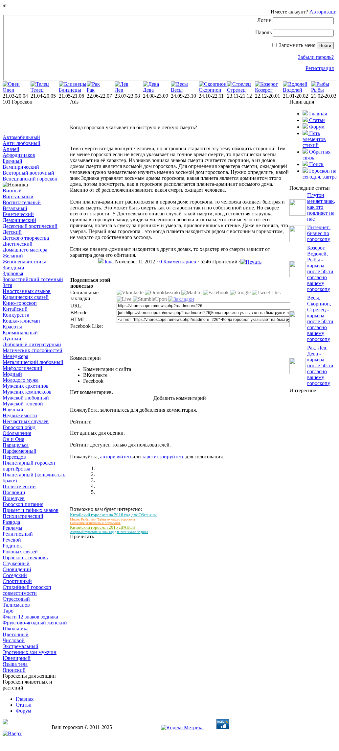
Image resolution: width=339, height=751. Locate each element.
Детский (12, 232)
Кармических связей (26, 297)
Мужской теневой (23, 403)
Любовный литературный (32, 344)
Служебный (16, 563)
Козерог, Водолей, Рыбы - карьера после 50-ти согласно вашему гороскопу (320, 268)
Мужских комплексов (27, 392)
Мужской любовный (26, 397)
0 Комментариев (177, 261)
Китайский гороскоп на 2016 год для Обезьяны (113, 514)
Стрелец (236, 90)
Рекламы (12, 528)
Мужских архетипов (26, 386)
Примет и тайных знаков (30, 510)
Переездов (14, 457)
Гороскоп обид (19, 427)
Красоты (12, 326)
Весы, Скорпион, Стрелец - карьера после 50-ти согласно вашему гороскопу (320, 318)
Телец (37, 90)
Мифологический (22, 368)
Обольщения (17, 433)
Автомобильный (21, 137)
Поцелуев (14, 498)
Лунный (12, 338)
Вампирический (21, 167)
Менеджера (15, 356)
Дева (148, 90)
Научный (13, 409)
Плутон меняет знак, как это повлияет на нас (321, 207)
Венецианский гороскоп (30, 179)
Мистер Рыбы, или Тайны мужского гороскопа (102, 519)
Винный (12, 190)
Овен (8, 90)
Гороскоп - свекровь (25, 557)
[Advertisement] (35, 119)
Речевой (12, 540)
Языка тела (15, 664)
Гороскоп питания (23, 504)
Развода (11, 522)
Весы (177, 90)
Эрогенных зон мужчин (29, 652)
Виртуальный (18, 196)
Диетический (18, 244)
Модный (12, 374)
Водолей (292, 90)
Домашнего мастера (25, 250)
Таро (8, 611)
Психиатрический (23, 516)
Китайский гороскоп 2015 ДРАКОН (102, 527)
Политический (19, 486)
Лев (119, 90)
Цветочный (16, 634)
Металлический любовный (33, 362)
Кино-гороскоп (20, 303)
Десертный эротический (30, 226)
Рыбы (317, 90)
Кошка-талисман (21, 321)
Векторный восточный (28, 173)
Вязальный (15, 208)
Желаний (13, 255)
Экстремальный (20, 646)
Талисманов (16, 605)
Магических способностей (32, 350)
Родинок (12, 545)
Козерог (264, 90)
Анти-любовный (21, 143)
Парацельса (16, 445)
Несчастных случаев (26, 421)
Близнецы (70, 90)
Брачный (12, 161)
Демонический (19, 220)
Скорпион (210, 90)
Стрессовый (16, 599)
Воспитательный (22, 202)
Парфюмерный (19, 451)
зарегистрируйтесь (163, 456)
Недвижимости (20, 415)
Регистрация (319, 68)
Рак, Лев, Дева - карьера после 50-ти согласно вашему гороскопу (320, 365)
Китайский (15, 309)
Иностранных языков (27, 291)
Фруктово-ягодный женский (35, 622)
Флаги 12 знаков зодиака (30, 616)
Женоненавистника (24, 261)
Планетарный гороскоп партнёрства (29, 466)
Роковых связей (20, 551)
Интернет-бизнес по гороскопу (318, 233)
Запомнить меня (297, 45)
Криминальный (20, 332)
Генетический (18, 214)
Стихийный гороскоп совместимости (27, 590)
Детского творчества (26, 238)
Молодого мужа (20, 380)
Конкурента (16, 315)
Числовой (14, 640)
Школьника (16, 628)
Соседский (15, 575)
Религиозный (18, 534)
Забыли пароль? (316, 57)
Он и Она (13, 439)
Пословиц (14, 492)
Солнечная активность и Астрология (95, 523)
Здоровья (13, 273)
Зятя (7, 285)
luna (109, 261)
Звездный (13, 267)
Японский (14, 670)
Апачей (11, 149)
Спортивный (17, 581)
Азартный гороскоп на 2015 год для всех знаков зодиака (109, 532)
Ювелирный (17, 658)
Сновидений (17, 569)
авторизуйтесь (116, 456)
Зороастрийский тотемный (33, 279)
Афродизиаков (19, 155)
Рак (91, 90)
